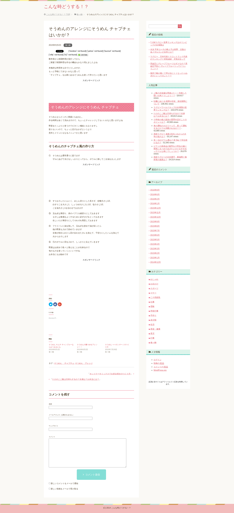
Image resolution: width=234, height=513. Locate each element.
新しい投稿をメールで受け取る (64, 489)
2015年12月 (155, 208)
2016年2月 (155, 199)
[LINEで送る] (83, 55)
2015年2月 (155, 253)
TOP (58, 14)
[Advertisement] (91, 88)
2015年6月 (155, 235)
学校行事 (154, 311)
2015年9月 (155, 222)
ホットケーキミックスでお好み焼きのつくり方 (110, 374)
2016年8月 (155, 190)
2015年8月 (155, 226)
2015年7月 (155, 231)
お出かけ (154, 284)
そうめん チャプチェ (64, 363)
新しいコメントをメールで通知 (64, 483)
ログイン (157, 360)
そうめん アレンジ (84, 363)
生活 (152, 324)
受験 (152, 306)
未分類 (153, 320)
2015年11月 (155, 212)
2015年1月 (155, 258)
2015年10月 (155, 217)
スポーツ (154, 288)
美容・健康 (155, 329)
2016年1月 (155, 203)
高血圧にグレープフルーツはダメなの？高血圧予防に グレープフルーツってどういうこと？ (168, 66)
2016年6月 (155, 194)
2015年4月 (155, 244)
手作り (153, 315)
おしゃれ (154, 279)
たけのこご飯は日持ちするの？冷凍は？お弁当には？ (75, 379)
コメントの (161, 367)
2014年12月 (155, 262)
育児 (152, 333)
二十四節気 (155, 297)
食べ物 (67, 45)
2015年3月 (155, 249)
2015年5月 (155, 240)
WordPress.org (160, 370)
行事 (152, 338)
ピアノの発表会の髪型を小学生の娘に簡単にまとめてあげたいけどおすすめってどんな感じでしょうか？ (170, 148)
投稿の (159, 363)
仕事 (152, 302)
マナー (153, 293)
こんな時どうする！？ (66, 6)
